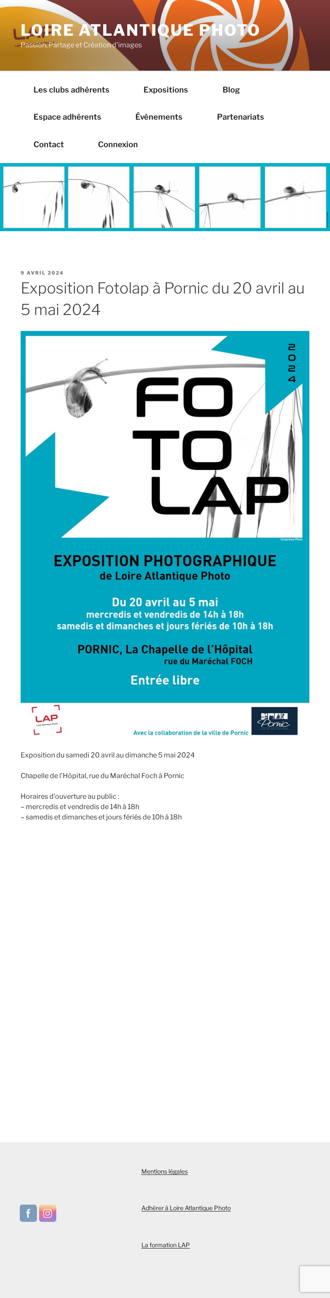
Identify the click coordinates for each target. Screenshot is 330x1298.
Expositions (166, 89)
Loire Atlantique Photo (141, 30)
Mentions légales (164, 1171)
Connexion (118, 144)
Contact (49, 144)
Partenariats (240, 116)
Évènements (159, 116)
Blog (231, 89)
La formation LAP (165, 1245)
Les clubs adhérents (72, 89)
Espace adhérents (67, 116)
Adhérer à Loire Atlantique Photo (186, 1207)
